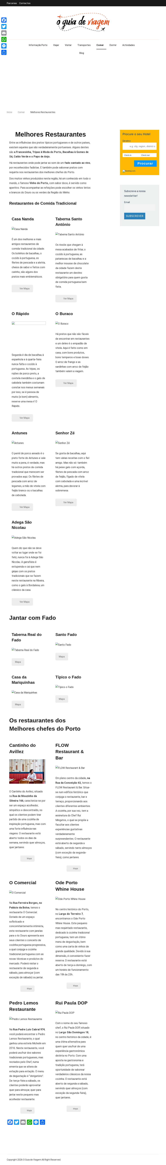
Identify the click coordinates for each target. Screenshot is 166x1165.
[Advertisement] (83, 83)
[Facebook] (4, 20)
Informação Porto (38, 45)
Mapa (18, 662)
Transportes (84, 45)
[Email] (4, 33)
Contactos (24, 3)
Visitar (68, 45)
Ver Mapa (25, 288)
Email (127, 202)
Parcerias (12, 3)
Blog (81, 53)
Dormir (113, 45)
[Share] (4, 52)
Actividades (128, 45)
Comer (100, 45)
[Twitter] (4, 26)
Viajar (56, 45)
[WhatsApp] (4, 39)
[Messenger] (4, 46)
